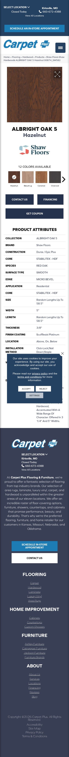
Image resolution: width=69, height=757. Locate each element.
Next (63, 177)
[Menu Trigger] (60, 48)
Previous (5, 177)
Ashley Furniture (34, 643)
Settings (34, 395)
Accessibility (35, 724)
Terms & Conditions (34, 736)
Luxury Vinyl (34, 596)
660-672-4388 (52, 11)
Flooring (16, 57)
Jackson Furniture (34, 652)
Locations (35, 683)
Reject (43, 389)
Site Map (35, 728)
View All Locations (34, 15)
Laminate (34, 591)
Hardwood (27, 57)
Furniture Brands (35, 657)
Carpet (34, 582)
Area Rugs (34, 600)
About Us (34, 674)
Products (39, 57)
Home (7, 57)
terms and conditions (29, 376)
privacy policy (40, 373)
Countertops (34, 622)
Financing (50, 199)
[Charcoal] (55, 177)
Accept (26, 389)
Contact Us (19, 199)
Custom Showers (34, 626)
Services (35, 678)
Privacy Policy (34, 732)
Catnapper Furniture (34, 648)
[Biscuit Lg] (28, 177)
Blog (34, 696)
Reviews (34, 692)
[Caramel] (41, 177)
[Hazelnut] (14, 177)
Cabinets (34, 617)
